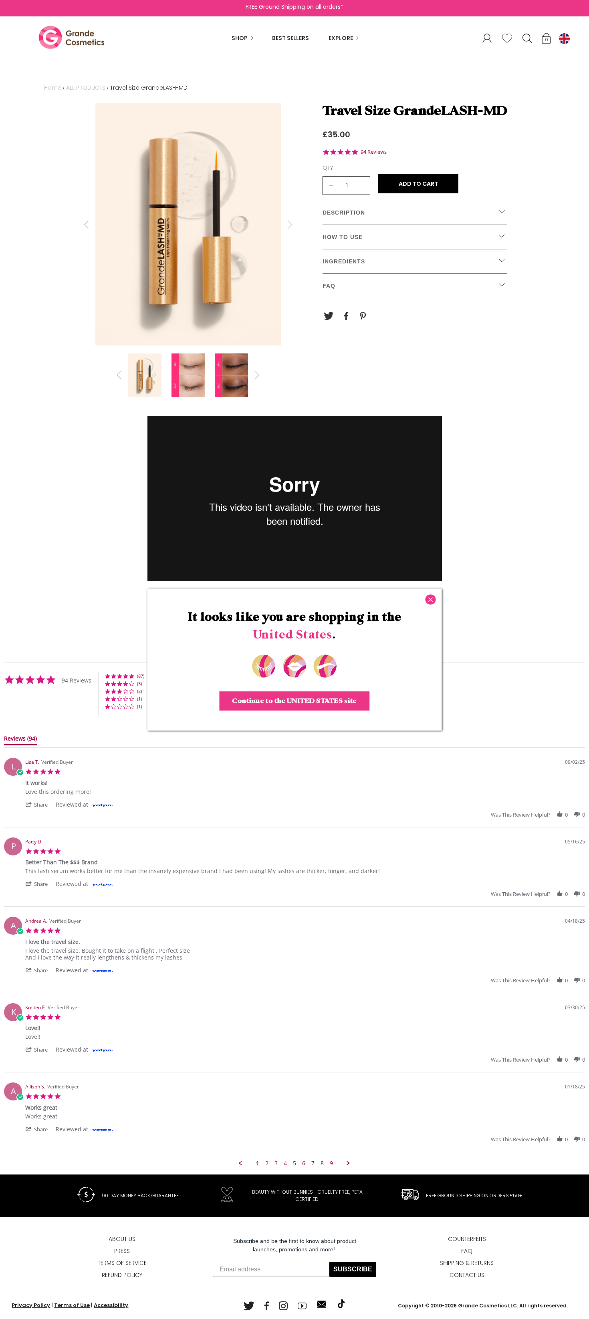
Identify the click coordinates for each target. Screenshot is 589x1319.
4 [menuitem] (285, 1163)
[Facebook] (346, 316)
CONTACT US (467, 1275)
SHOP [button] (240, 38)
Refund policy (122, 1275)
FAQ (466, 1251)
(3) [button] (139, 684)
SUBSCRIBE (352, 1269)
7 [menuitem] (313, 1163)
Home (52, 88)
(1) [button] (139, 699)
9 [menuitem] (331, 1163)
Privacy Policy (31, 1305)
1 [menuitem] (257, 1163)
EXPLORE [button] (341, 38)
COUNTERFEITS (467, 1239)
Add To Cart (418, 184)
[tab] (20, 740)
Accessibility (111, 1305)
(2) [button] (139, 691)
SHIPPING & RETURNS (467, 1263)
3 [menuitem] (276, 1163)
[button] (547, 40)
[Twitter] (329, 316)
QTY (328, 168)
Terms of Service (122, 1263)
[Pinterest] (364, 316)
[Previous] (86, 225)
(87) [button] (140, 676)
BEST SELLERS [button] (290, 38)
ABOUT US (122, 1239)
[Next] (290, 225)
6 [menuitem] (303, 1163)
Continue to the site (294, 701)
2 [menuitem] (266, 1163)
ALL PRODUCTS (85, 88)
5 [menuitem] (294, 1163)
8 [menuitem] (322, 1163)
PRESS (122, 1251)
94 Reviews (374, 152)
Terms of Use (72, 1305)
